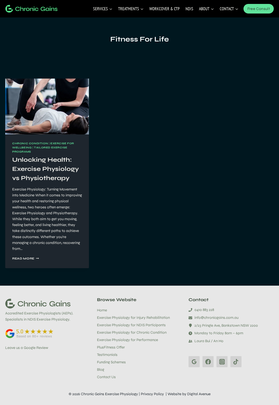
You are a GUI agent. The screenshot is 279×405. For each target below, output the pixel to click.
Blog (100, 369)
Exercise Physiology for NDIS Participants (131, 325)
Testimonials (107, 354)
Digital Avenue (199, 394)
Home (102, 310)
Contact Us (106, 377)
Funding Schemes (111, 362)
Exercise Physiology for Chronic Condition (132, 332)
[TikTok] (236, 361)
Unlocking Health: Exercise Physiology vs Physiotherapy (45, 169)
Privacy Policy (152, 394)
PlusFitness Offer (111, 347)
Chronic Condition (30, 143)
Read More (25, 258)
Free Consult (258, 8)
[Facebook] (208, 361)
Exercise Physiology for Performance (127, 340)
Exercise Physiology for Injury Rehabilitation (133, 317)
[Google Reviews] (194, 361)
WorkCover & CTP (164, 9)
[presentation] (47, 106)
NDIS (189, 9)
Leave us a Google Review (26, 347)
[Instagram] (222, 361)
